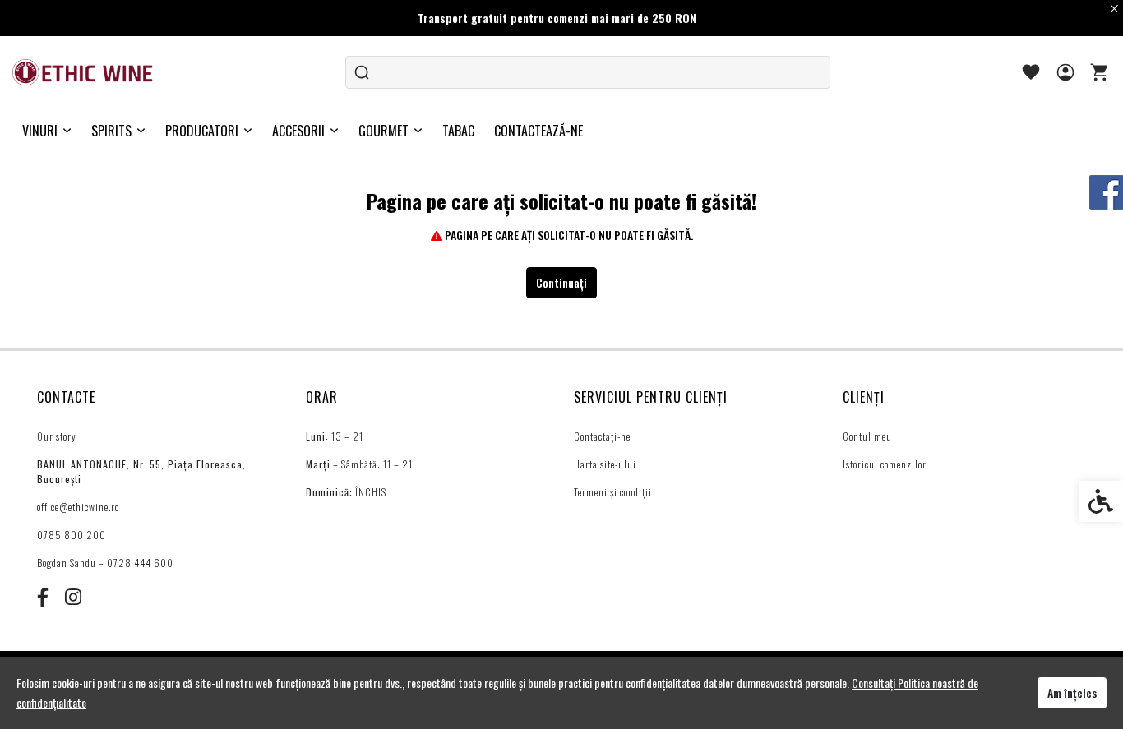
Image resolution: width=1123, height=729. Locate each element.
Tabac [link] (458, 131)
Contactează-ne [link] (538, 131)
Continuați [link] (561, 282)
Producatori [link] (201, 131)
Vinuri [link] (40, 131)
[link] (83, 72)
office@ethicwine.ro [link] (78, 507)
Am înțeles (1072, 692)
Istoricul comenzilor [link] (885, 464)
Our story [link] (56, 436)
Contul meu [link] (867, 436)
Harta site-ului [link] (605, 464)
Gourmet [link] (383, 131)
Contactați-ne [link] (602, 436)
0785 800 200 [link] (71, 535)
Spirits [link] (111, 131)
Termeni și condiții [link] (613, 492)
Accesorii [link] (298, 131)
